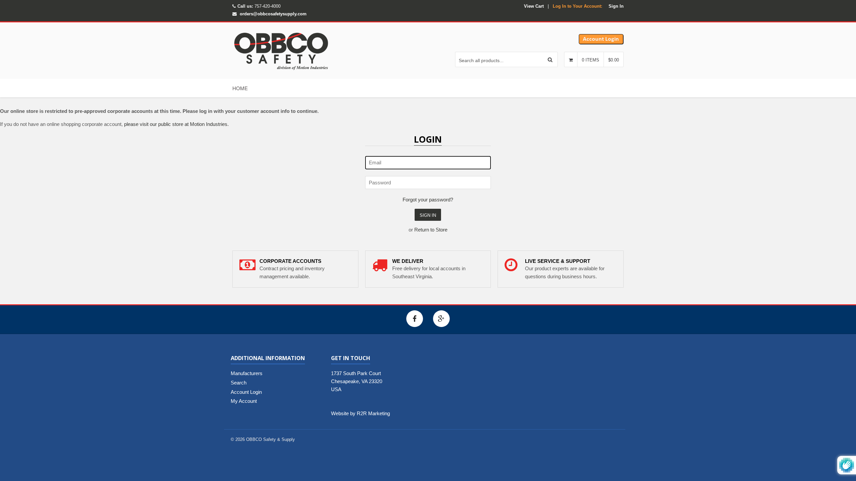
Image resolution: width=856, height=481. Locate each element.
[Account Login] (601, 42)
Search (238, 382)
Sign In (616, 6)
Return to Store (430, 229)
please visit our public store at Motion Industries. (176, 124)
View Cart (534, 6)
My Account (244, 401)
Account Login (246, 392)
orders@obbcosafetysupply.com (273, 13)
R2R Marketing (373, 413)
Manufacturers (246, 373)
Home (240, 88)
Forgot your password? (428, 199)
